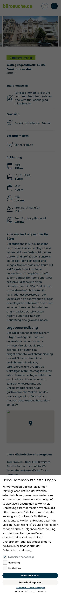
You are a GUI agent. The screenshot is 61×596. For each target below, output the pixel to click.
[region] (30, 426)
